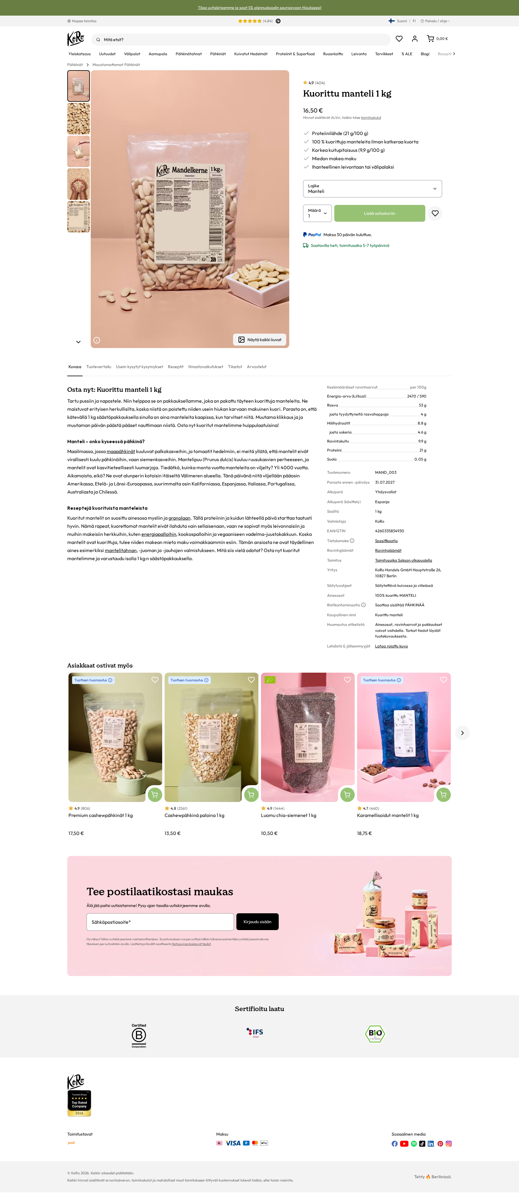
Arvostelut (256, 366)
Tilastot (235, 366)
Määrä (314, 210)
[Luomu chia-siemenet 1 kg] (308, 755)
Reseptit (176, 366)
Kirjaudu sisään (258, 921)
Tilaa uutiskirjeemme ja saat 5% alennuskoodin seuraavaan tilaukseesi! (259, 7)
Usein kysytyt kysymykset (139, 366)
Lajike (313, 185)
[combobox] (241, 40)
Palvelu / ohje (436, 21)
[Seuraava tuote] (78, 342)
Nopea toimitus (84, 21)
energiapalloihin (158, 534)
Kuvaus (74, 366)
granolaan (179, 518)
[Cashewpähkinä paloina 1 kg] (211, 755)
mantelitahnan (121, 550)
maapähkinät (121, 451)
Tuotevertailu (98, 366)
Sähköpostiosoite (111, 922)
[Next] (454, 53)
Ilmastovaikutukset (205, 366)
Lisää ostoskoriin (379, 213)
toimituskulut (371, 117)
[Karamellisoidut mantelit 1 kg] (404, 755)
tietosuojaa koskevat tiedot (191, 944)
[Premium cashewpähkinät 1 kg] (115, 755)
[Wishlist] (399, 38)
